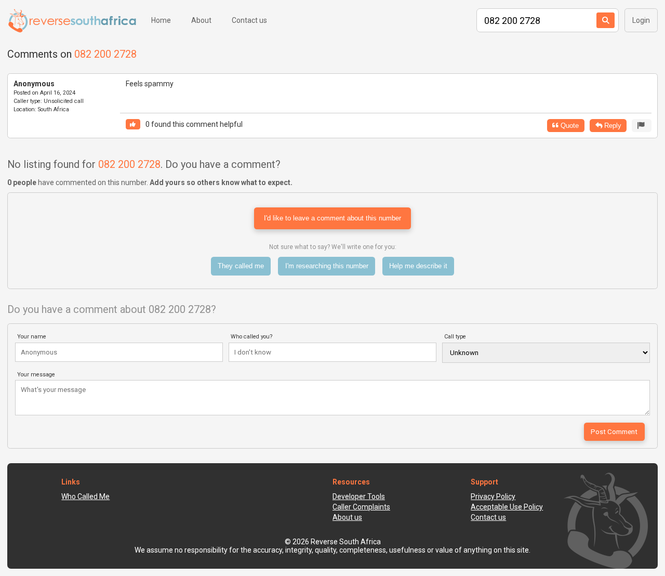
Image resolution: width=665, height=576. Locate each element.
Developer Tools (358, 496)
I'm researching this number (326, 266)
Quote (568, 125)
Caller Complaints (361, 507)
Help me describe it (418, 266)
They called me (241, 266)
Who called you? (252, 336)
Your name (31, 336)
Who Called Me (85, 496)
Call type (455, 336)
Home (161, 20)
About (201, 20)
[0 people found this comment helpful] (133, 124)
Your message (36, 374)
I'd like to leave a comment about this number (332, 218)
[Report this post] (641, 125)
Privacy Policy (493, 496)
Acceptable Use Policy (507, 507)
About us (347, 517)
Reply (611, 125)
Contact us (249, 20)
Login (641, 20)
